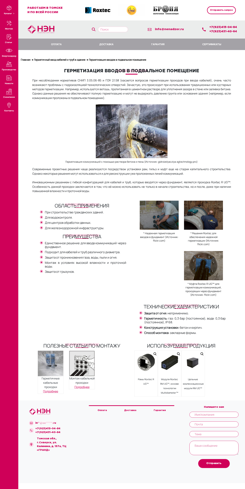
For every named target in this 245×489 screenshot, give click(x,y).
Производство (9, 69)
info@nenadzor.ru (169, 29)
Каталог (8, 13)
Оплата (56, 44)
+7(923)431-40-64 (223, 31)
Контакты (9, 110)
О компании (9, 97)
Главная (25, 59)
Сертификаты (211, 44)
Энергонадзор (9, 56)
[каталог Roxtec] (97, 10)
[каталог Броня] (165, 10)
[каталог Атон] (131, 10)
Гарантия (157, 44)
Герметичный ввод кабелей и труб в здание (59, 59)
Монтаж (9, 28)
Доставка (106, 44)
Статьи (8, 42)
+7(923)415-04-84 (223, 27)
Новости (9, 83)
